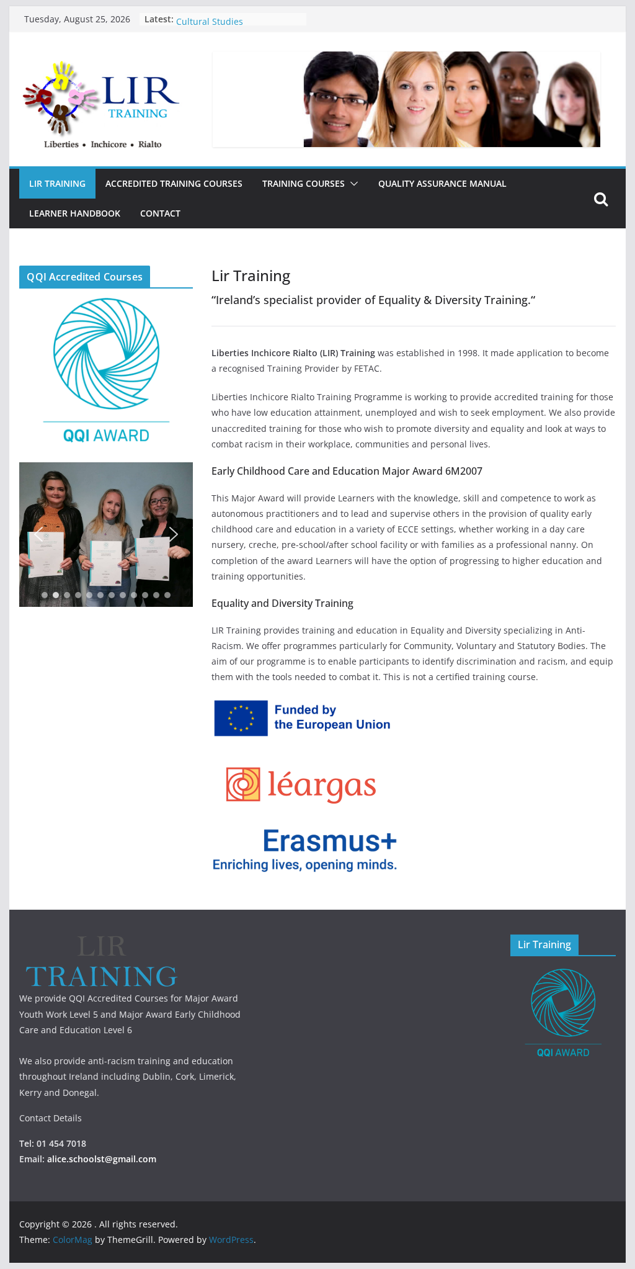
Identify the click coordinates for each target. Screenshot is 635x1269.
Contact (160, 213)
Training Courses (303, 183)
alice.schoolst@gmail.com (101, 1159)
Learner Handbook (74, 213)
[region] (105, 534)
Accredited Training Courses (173, 183)
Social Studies (205, 18)
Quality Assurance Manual (442, 183)
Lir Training (57, 183)
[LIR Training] (101, 942)
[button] (351, 183)
